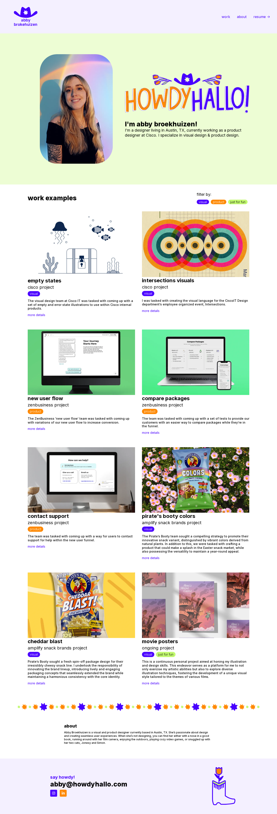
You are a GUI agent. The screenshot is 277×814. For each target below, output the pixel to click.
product (218, 202)
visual (203, 202)
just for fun (237, 202)
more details (36, 315)
